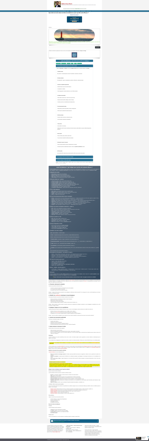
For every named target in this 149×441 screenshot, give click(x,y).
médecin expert (79, 342)
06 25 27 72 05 (77, 8)
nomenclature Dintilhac (95, 347)
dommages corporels (86, 346)
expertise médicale (61, 346)
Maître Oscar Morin (67, 3)
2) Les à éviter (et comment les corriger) (65, 156)
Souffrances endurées (54, 393)
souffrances (58, 295)
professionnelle (58, 312)
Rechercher (97, 47)
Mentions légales (65, 439)
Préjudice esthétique (54, 392)
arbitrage (60, 363)
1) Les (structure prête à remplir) (67, 65)
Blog (68, 439)
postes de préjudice (95, 342)
